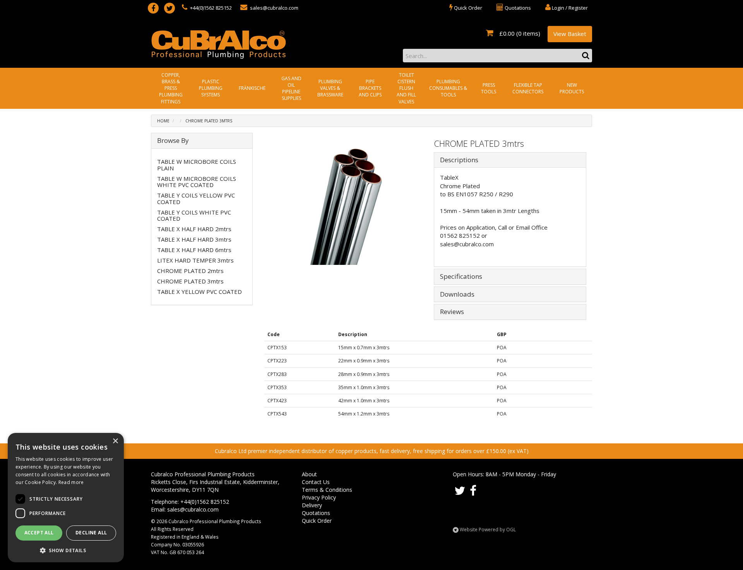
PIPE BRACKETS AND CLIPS (370, 88)
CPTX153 (277, 347)
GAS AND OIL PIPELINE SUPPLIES (291, 88)
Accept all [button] (39, 532)
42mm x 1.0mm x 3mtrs (363, 400)
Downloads (457, 294)
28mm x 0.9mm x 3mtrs (363, 374)
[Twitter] (169, 8)
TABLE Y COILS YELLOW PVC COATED (196, 198)
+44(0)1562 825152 (210, 7)
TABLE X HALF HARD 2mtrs (194, 229)
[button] (65, 550)
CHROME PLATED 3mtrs (208, 121)
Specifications (461, 276)
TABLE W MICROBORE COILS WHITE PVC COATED (196, 182)
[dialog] (66, 497)
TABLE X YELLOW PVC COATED (199, 291)
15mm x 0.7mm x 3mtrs (363, 347)
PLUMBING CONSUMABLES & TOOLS (448, 88)
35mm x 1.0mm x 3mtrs (363, 387)
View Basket (569, 34)
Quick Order (317, 520)
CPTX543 (277, 413)
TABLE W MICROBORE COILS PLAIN (196, 165)
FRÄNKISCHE (252, 88)
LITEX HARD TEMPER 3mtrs (195, 260)
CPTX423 (277, 400)
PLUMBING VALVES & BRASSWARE (330, 88)
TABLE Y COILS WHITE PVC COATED (194, 215)
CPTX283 (277, 374)
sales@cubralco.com (273, 7)
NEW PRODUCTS (572, 88)
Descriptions (459, 160)
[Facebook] (153, 8)
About (309, 474)
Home (163, 121)
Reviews (452, 312)
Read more (71, 482)
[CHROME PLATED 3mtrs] (346, 207)
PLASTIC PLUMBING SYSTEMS (211, 88)
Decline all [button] (91, 532)
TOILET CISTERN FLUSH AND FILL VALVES (406, 88)
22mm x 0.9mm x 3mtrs (363, 360)
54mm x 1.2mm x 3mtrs (363, 413)
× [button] (115, 441)
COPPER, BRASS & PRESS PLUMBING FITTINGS (171, 88)
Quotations (316, 513)
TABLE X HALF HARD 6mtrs (194, 250)
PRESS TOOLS (488, 88)
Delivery (312, 505)
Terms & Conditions (327, 489)
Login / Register (569, 7)
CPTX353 (277, 387)
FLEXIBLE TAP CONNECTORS (527, 88)
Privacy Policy (319, 497)
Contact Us (316, 482)
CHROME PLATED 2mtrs (190, 271)
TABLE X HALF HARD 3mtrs (194, 239)
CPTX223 (277, 360)
